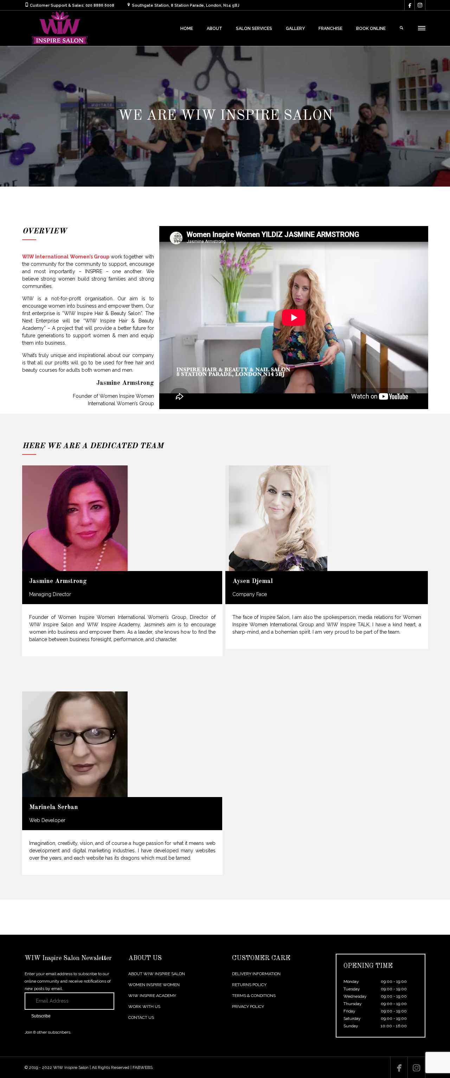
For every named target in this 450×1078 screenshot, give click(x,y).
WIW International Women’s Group (66, 256)
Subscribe (41, 1016)
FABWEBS (143, 1067)
